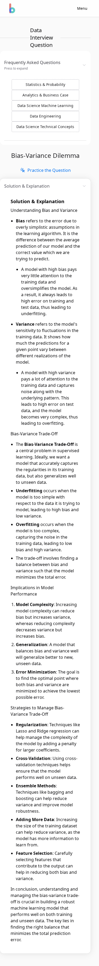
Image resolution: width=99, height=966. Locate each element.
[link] (45, 170)
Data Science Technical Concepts (45, 126)
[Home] (11, 8)
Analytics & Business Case (45, 94)
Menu (82, 8)
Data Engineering (45, 116)
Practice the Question (49, 170)
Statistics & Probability (45, 84)
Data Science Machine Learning (45, 105)
